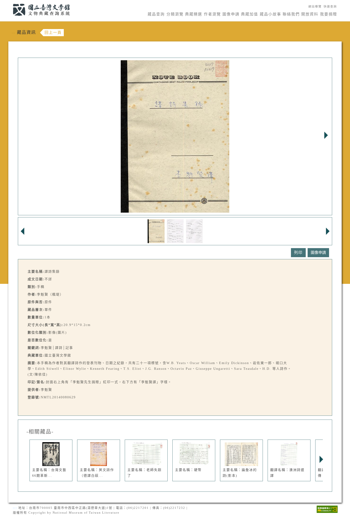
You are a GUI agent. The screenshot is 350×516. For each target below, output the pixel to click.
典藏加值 (249, 14)
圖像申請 (231, 14)
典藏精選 (193, 14)
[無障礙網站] (327, 509)
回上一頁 (53, 32)
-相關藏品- (40, 432)
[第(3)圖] (194, 231)
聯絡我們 (291, 14)
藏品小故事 (270, 14)
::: (10, 2)
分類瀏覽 (175, 14)
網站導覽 (315, 6)
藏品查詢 (156, 14)
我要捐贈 (328, 14)
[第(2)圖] (175, 231)
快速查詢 (330, 6)
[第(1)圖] (156, 231)
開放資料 (309, 14)
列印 (298, 252)
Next (326, 135)
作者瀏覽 (212, 14)
